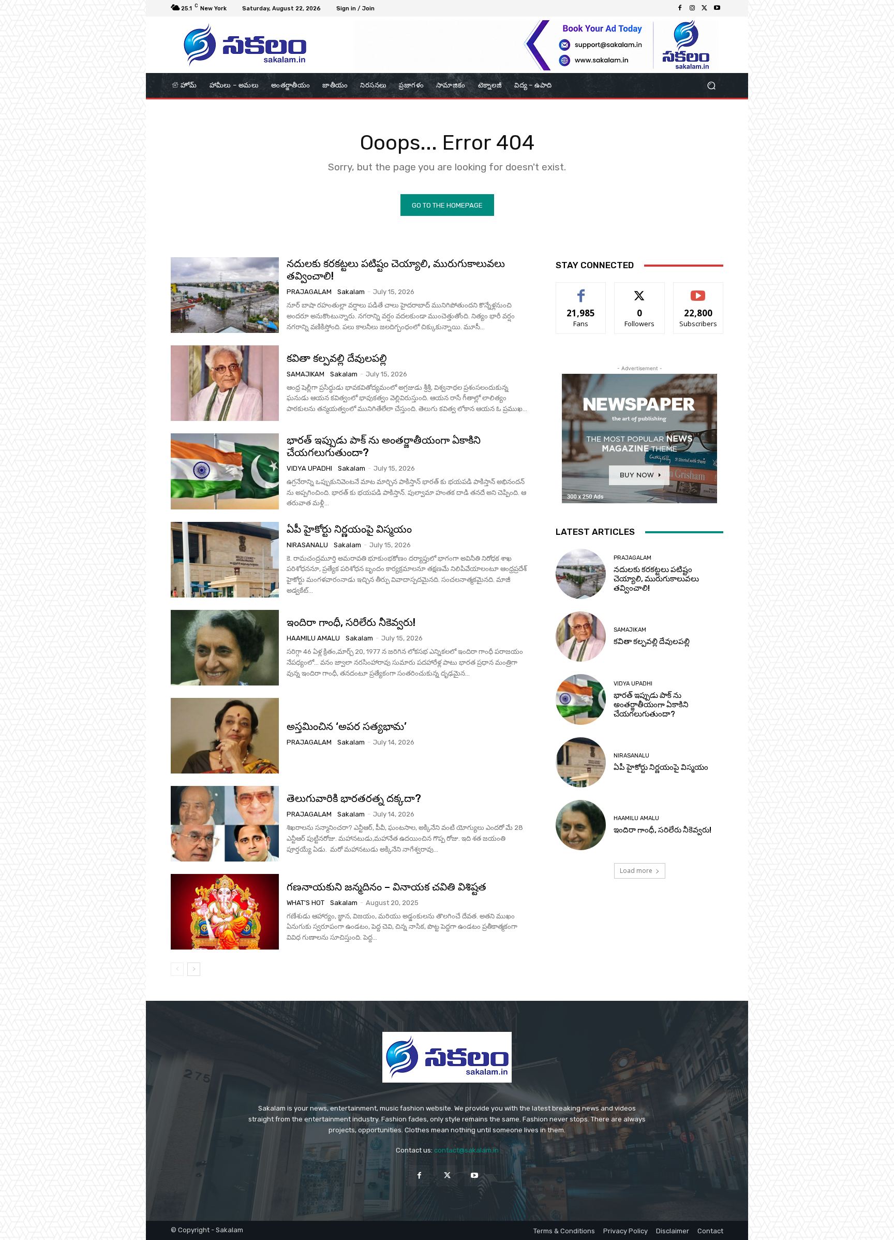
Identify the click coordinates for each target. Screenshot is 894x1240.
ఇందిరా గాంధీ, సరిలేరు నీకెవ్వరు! (351, 622)
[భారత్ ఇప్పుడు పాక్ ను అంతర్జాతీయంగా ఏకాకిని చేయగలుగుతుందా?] (225, 471)
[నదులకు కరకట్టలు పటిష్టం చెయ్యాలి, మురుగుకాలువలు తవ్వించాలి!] (225, 295)
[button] (711, 86)
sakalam (351, 292)
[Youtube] (717, 8)
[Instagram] (692, 8)
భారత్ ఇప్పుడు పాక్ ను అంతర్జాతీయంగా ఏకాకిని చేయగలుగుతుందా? (384, 446)
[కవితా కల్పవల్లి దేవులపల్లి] (225, 383)
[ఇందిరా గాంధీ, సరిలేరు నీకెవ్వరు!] (225, 647)
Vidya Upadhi (309, 468)
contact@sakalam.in (466, 1150)
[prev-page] (177, 969)
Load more (636, 870)
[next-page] (193, 969)
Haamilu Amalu (313, 638)
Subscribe (698, 290)
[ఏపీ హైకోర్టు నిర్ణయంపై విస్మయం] (225, 559)
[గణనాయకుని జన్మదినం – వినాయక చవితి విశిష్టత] (225, 912)
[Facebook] (680, 8)
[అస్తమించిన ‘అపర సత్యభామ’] (225, 736)
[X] (704, 8)
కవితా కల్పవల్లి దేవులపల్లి (337, 358)
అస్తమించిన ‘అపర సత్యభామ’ (347, 726)
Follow (640, 290)
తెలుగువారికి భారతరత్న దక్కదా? (354, 798)
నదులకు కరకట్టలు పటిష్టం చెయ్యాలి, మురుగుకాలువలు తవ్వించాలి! (656, 579)
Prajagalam (309, 291)
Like (581, 290)
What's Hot (305, 902)
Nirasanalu (307, 545)
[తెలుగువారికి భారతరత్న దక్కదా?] (225, 824)
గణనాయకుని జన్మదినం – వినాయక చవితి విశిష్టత (386, 887)
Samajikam (305, 374)
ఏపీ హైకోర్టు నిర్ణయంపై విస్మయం (349, 529)
